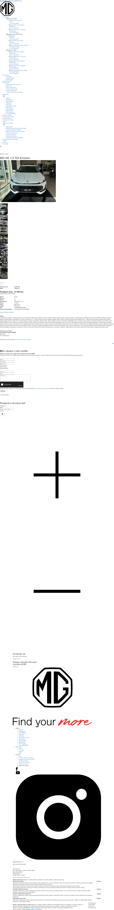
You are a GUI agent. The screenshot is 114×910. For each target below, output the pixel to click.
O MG (4, 140)
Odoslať (2, 391)
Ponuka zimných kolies (11, 89)
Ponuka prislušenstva (11, 90)
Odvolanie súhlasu (23, 764)
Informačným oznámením (42, 388)
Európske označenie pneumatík (27, 759)
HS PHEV (9, 110)
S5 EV (8, 104)
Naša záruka (9, 126)
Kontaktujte (16, 658)
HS (8, 98)
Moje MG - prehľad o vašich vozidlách (15, 131)
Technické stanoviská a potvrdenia (14, 92)
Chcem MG (6, 75)
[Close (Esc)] (0, 282)
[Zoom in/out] (3, 282)
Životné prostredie (23, 761)
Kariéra (21, 751)
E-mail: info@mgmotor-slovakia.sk (21, 877)
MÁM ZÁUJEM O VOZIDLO (7, 312)
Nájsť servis (9, 86)
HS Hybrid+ (10, 112)
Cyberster (8, 103)
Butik (7, 1)
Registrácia (12, 1)
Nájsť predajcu (9, 79)
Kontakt (5, 142)
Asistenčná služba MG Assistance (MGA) (16, 128)
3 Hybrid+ (9, 107)
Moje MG (2, 1)
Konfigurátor (9, 76)
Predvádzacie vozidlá (8, 117)
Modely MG (6, 17)
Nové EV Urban (11, 106)
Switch (99, 881)
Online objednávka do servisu (13, 84)
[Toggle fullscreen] (2, 282)
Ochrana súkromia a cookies (26, 758)
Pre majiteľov (6, 83)
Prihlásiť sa (19, 1)
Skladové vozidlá (7, 81)
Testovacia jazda (10, 78)
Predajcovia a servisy (8, 120)
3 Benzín (9, 99)
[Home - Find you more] (7, 15)
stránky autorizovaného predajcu (23, 339)
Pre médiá (5, 144)
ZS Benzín (9, 101)
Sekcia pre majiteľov (8, 123)
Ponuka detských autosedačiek (13, 130)
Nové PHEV (10, 113)
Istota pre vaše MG (11, 87)
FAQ (20, 756)
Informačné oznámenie (24, 762)
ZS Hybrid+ (10, 109)
